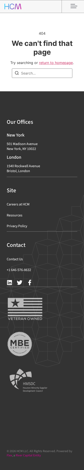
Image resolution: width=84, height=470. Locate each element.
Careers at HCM (18, 204)
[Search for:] (42, 73)
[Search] (17, 73)
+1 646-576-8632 (19, 269)
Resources (14, 215)
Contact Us (15, 259)
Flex (9, 455)
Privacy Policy (17, 226)
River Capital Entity (28, 455)
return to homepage (56, 62)
